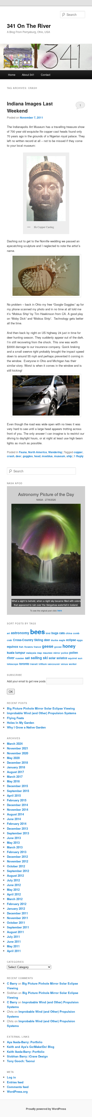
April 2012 (14, 894)
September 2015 (18, 791)
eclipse (71, 640)
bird (48, 633)
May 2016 (13, 781)
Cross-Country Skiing (28, 640)
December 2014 (17, 805)
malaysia (31, 652)
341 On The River (29, 25)
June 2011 (14, 941)
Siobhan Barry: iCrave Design (27, 1056)
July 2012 (13, 880)
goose (58, 646)
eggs (80, 640)
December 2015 (17, 786)
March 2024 (15, 743)
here (59, 610)
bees (37, 631)
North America (37, 452)
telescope (12, 664)
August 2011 (15, 932)
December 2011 (17, 913)
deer (18, 456)
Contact (45, 74)
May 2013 (13, 842)
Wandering (55, 452)
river (11, 657)
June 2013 (14, 838)
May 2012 (13, 889)
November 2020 (17, 753)
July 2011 (13, 936)
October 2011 (16, 922)
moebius (47, 456)
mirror (56, 652)
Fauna (23, 452)
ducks (54, 640)
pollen (73, 652)
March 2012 (15, 899)
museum (59, 456)
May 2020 (13, 758)
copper (78, 452)
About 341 (28, 74)
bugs (54, 633)
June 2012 (14, 885)
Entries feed (15, 1082)
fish (21, 646)
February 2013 (16, 852)
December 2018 (17, 762)
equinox (12, 646)
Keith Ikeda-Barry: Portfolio (25, 1051)
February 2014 (16, 823)
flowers (28, 646)
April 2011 (14, 951)
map (39, 652)
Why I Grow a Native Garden (26, 727)
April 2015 (14, 795)
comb (76, 633)
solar (52, 658)
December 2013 (17, 828)
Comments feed (18, 1087)
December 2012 (17, 856)
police (64, 652)
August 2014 (15, 814)
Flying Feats (15, 718)
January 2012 (16, 908)
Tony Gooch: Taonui (21, 1061)
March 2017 (15, 776)
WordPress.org (17, 1091)
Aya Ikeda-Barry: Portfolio (24, 1042)
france (37, 646)
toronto (24, 664)
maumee (47, 652)
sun (80, 658)
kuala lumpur (16, 652)
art (8, 633)
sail (27, 658)
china (69, 633)
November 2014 (17, 809)
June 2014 (14, 819)
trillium (43, 664)
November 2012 (17, 861)
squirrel (72, 658)
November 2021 (17, 748)
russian (19, 658)
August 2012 (15, 875)
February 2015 (16, 800)
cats (62, 633)
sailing (36, 657)
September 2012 (18, 871)
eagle (62, 640)
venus (64, 664)
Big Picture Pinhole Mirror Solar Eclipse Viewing (41, 708)
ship (69, 456)
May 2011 (13, 946)
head (37, 456)
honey (69, 646)
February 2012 (16, 904)
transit (34, 664)
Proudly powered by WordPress (46, 1109)
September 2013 (18, 833)
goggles (28, 456)
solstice (61, 658)
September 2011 (18, 927)
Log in (11, 1077)
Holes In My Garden (20, 722)
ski (45, 657)
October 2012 (16, 866)
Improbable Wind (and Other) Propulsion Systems (41, 713)
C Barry (12, 983)
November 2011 (17, 918)
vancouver (54, 664)
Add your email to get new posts (26, 681)
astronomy (20, 632)
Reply (79, 456)
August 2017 (15, 772)
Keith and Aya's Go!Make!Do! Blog (30, 1047)
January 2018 (16, 767)
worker (73, 664)
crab (9, 640)
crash (10, 456)
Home (11, 74)
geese (47, 646)
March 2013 (15, 847)
